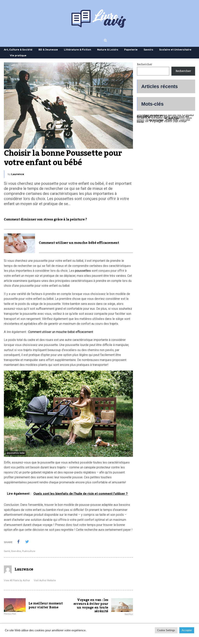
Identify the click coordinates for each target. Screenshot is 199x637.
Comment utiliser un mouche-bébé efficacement (60, 332)
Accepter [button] (187, 630)
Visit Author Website (45, 580)
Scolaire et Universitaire (175, 49)
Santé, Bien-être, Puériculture (19, 551)
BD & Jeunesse (48, 49)
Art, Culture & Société (18, 49)
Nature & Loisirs (107, 49)
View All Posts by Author (17, 580)
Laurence (17, 174)
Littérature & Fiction (77, 49)
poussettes (83, 270)
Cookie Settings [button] (166, 630)
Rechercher (144, 64)
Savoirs (148, 49)
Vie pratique (18, 55)
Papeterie (131, 49)
